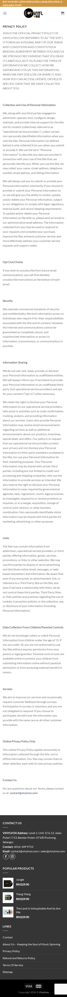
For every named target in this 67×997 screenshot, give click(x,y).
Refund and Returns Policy (19, 958)
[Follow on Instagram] (12, 856)
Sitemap (8, 972)
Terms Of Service (13, 965)
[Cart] (62, 13)
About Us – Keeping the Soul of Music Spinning (31, 944)
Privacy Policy (11, 951)
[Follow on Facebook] (6, 856)
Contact (8, 937)
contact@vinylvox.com (24, 793)
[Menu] (5, 13)
